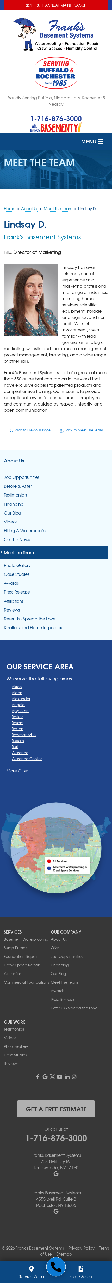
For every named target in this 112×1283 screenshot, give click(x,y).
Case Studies (16, 574)
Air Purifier (12, 973)
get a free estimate (56, 1108)
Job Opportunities (21, 477)
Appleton (20, 710)
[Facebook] (38, 1077)
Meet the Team (19, 552)
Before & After (18, 485)
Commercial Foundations (26, 982)
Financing (14, 503)
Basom (17, 722)
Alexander (21, 698)
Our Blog (12, 512)
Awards (11, 582)
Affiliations (13, 600)
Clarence (20, 752)
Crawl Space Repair (22, 964)
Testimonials (15, 494)
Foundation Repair (21, 956)
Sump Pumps (15, 947)
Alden (17, 692)
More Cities (17, 770)
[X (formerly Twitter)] (52, 1077)
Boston (17, 728)
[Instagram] (74, 1077)
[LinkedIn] (67, 1077)
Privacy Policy (82, 1248)
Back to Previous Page (32, 430)
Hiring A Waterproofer (25, 530)
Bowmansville (24, 734)
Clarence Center (27, 758)
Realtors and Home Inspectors (33, 627)
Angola (18, 704)
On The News (17, 539)
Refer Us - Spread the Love (29, 618)
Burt (15, 746)
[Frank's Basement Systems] (56, 1267)
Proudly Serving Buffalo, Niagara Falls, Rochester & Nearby (56, 100)
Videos (10, 521)
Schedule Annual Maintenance (56, 5)
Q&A (55, 947)
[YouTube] (60, 1077)
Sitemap (64, 1254)
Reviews (12, 609)
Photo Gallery (17, 565)
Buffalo (18, 740)
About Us (14, 460)
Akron (17, 686)
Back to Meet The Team (83, 430)
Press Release (17, 591)
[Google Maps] (45, 1077)
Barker (17, 716)
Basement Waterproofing (26, 939)
